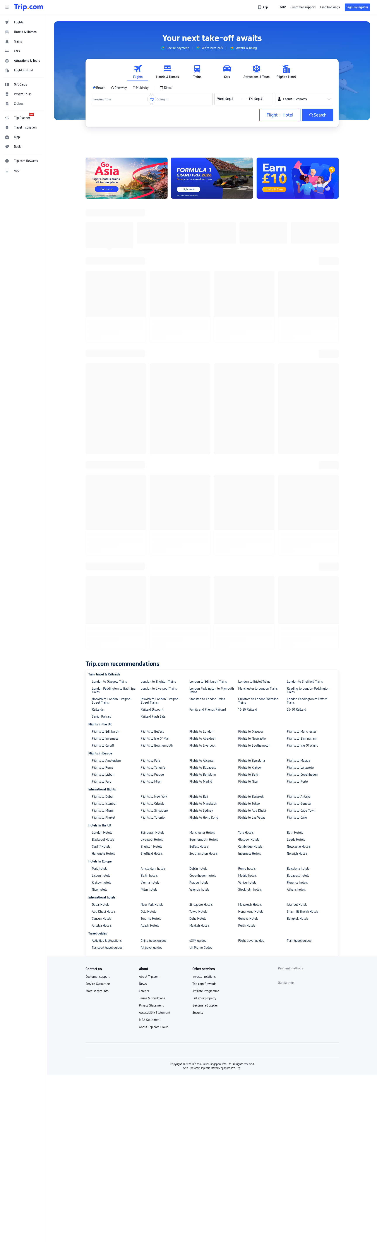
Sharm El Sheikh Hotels (302, 520)
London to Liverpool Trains (159, 297)
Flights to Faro (101, 390)
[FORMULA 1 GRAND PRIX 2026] (212, 178)
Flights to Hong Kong (203, 426)
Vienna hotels (150, 491)
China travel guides (153, 549)
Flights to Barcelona (251, 369)
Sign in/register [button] (357, 7)
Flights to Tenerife (153, 376)
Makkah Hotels (199, 534)
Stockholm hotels (250, 498)
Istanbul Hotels (297, 513)
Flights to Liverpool (202, 354)
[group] (175, 48)
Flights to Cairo (297, 426)
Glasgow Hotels (248, 448)
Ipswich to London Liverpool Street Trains (160, 309)
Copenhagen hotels (202, 484)
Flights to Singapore (154, 419)
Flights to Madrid (200, 390)
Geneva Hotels (248, 527)
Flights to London (201, 340)
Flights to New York (154, 405)
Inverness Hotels (249, 462)
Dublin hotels (198, 477)
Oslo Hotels (148, 520)
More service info (97, 599)
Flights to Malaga (298, 369)
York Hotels (246, 441)
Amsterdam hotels (153, 477)
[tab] (137, 71)
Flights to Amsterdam (106, 369)
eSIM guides (197, 549)
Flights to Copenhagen (302, 383)
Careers (144, 599)
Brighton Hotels (151, 455)
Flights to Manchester (301, 340)
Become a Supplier (205, 614)
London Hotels (102, 441)
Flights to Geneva (299, 412)
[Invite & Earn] (298, 178)
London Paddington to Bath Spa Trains (113, 298)
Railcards (97, 318)
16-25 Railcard (247, 318)
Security (197, 621)
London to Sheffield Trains (305, 290)
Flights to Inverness (105, 347)
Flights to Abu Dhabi (252, 419)
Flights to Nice (248, 390)
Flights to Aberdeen (202, 347)
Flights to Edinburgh (105, 340)
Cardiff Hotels (101, 455)
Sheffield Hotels (152, 462)
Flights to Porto (297, 390)
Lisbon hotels (101, 484)
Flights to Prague (152, 383)
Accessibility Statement (154, 621)
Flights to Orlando (153, 412)
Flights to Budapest (202, 376)
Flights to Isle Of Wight (302, 354)
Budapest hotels (298, 484)
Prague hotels (198, 491)
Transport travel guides (107, 556)
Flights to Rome (102, 376)
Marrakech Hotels (250, 513)
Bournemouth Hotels (203, 448)
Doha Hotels (197, 527)
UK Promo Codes (200, 556)
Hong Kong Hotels (250, 520)
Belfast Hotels (198, 455)
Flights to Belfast (152, 340)
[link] (263, 7)
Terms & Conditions (152, 606)
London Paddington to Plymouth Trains (211, 298)
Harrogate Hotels (103, 462)
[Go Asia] (127, 178)
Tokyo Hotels (198, 520)
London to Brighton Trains (158, 290)
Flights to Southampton (254, 354)
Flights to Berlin (248, 383)
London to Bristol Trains (254, 290)
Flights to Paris (150, 369)
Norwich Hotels (297, 462)
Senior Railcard (101, 325)
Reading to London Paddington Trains (308, 298)
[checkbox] (166, 87)
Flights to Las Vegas (251, 426)
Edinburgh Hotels (152, 441)
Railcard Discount (152, 318)
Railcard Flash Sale (153, 325)
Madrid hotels (247, 484)
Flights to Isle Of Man (155, 347)
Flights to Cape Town (301, 419)
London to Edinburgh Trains (208, 290)
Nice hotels (99, 498)
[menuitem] (23, 22)
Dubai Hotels (100, 513)
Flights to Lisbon (103, 383)
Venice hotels (247, 491)
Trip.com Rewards (204, 592)
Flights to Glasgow (250, 340)
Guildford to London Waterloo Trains (258, 309)
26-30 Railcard (296, 318)
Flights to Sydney (201, 419)
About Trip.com (149, 585)
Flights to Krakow (250, 376)
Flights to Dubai (102, 405)
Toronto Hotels (151, 527)
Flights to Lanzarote (300, 376)
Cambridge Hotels (250, 455)
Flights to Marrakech (203, 412)
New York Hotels (152, 513)
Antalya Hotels (101, 534)
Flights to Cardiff (103, 354)
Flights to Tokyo (249, 412)
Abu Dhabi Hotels (103, 520)
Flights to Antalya (298, 405)
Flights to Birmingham (302, 347)
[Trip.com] (28, 7)
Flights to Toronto (153, 426)
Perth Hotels (246, 534)
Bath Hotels (295, 441)
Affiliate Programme (205, 599)
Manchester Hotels (202, 441)
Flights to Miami (102, 419)
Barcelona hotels (298, 477)
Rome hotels (246, 477)
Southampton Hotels (203, 462)
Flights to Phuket (103, 426)
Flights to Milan (151, 390)
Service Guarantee (98, 592)
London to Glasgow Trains (109, 290)
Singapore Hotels (200, 513)
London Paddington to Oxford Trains (307, 309)
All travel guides (151, 556)
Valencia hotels (199, 498)
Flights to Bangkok (251, 405)
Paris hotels (99, 477)
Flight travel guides (251, 549)
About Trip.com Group (153, 635)
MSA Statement (150, 628)
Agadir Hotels (150, 534)
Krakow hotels (101, 491)
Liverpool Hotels (152, 448)
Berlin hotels (149, 484)
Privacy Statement (151, 614)
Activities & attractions (107, 549)
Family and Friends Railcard (207, 318)
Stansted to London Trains (207, 307)
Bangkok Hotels (297, 527)
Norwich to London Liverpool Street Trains (111, 309)
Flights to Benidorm (202, 383)
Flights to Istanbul (104, 412)
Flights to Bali (198, 405)
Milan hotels (149, 498)
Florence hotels (297, 491)
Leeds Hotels (296, 448)
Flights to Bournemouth (157, 354)
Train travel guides (299, 549)
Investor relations (204, 585)
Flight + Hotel (280, 115)
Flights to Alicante (201, 369)
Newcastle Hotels (298, 455)
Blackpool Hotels (103, 448)
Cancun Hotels (101, 527)
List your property (204, 606)
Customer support (98, 585)
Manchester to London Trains (258, 297)
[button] (6, 7)
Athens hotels (296, 498)
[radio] (99, 87)
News (143, 592)
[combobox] (103, 99)
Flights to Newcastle (252, 347)
